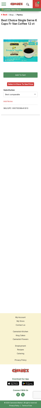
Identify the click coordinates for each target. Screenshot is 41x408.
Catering (20, 353)
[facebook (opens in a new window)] (18, 395)
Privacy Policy (20, 360)
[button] (20, 75)
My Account (20, 317)
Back (4, 15)
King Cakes (20, 335)
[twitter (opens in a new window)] (23, 395)
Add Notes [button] (8, 101)
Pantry (20, 15)
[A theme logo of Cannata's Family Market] (16, 4)
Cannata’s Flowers (20, 339)
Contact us (20, 325)
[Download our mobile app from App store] (13, 383)
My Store (20, 321)
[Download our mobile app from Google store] (28, 383)
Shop (11, 15)
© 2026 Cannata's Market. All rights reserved (20, 403)
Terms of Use (27, 406)
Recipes (20, 349)
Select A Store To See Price (20, 84)
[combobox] (20, 94)
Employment (20, 346)
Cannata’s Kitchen (20, 331)
